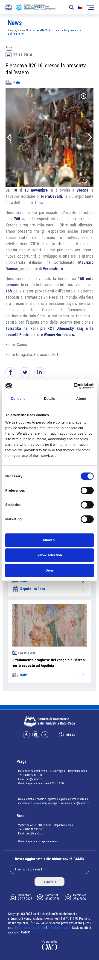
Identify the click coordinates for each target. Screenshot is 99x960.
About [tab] (81, 398)
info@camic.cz (34, 779)
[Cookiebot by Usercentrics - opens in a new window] (73, 386)
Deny (49, 570)
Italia (16, 82)
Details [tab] (49, 398)
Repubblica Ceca (32, 589)
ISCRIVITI (49, 881)
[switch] (87, 490)
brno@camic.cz (35, 833)
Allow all (49, 540)
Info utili (71, 735)
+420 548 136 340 (33, 829)
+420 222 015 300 (33, 775)
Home (12, 30)
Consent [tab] (18, 398)
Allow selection (49, 555)
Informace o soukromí (31, 928)
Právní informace (59, 928)
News (22, 30)
